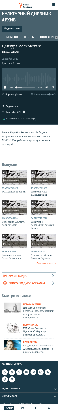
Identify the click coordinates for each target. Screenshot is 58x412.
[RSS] (48, 372)
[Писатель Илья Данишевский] (43, 177)
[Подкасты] (5, 379)
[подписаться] (12, 379)
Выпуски (11, 37)
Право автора (30, 342)
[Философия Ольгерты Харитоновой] (14, 207)
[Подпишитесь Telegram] (33, 372)
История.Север (31, 325)
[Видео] (36, 408)
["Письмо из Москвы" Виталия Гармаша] (43, 241)
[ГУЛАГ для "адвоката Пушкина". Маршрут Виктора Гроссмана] (12, 328)
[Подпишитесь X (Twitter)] (19, 372)
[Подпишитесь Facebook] (12, 372)
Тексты (29, 37)
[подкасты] (22, 408)
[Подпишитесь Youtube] (26, 372)
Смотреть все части (46, 263)
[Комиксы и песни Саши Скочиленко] (14, 241)
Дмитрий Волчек (11, 63)
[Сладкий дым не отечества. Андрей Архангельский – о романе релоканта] (12, 345)
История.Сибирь (32, 304)
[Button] (10, 107)
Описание (47, 37)
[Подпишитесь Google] (5, 372)
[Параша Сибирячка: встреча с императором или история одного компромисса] (12, 307)
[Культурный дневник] (14, 177)
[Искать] (49, 408)
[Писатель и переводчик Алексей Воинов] (43, 207)
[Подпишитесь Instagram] (40, 372)
